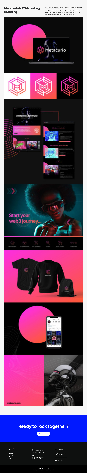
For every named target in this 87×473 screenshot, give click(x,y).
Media (10, 456)
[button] (56, 460)
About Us (58, 2)
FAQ (10, 458)
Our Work (51, 2)
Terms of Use (46, 468)
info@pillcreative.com (60, 453)
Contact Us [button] (42, 434)
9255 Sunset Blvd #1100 (37, 450)
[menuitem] (44, 3)
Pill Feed (64, 2)
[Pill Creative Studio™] (4, 3)
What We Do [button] (43, 2)
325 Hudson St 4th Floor (37, 457)
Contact (70, 2)
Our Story (11, 455)
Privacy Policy (40, 468)
